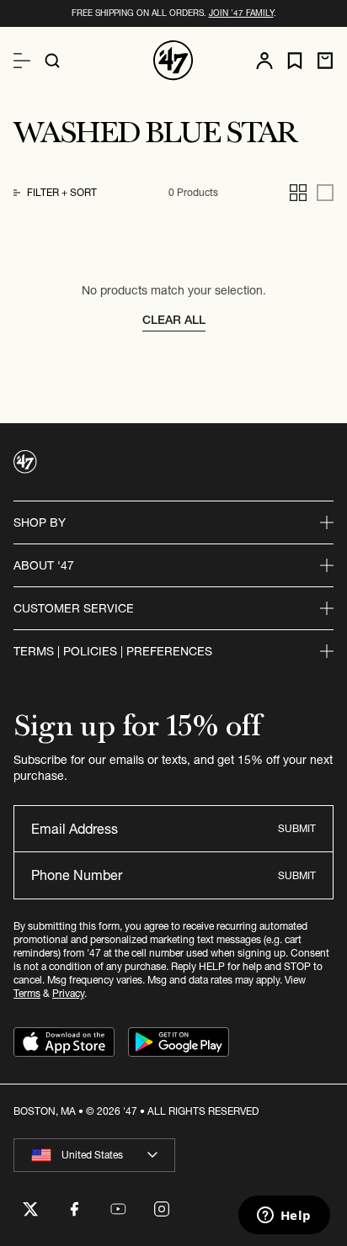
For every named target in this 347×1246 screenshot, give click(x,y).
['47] (173, 60)
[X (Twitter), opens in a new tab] (30, 1209)
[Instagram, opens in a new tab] (162, 1209)
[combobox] (94, 1155)
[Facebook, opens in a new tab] (74, 1209)
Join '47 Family (241, 13)
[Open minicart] (325, 60)
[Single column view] (325, 192)
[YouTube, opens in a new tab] (118, 1209)
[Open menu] (21, 60)
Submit (297, 828)
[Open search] (52, 60)
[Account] (264, 60)
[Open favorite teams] (294, 61)
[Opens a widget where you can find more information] (284, 1217)
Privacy (68, 993)
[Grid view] (298, 192)
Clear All (174, 319)
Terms (26, 993)
